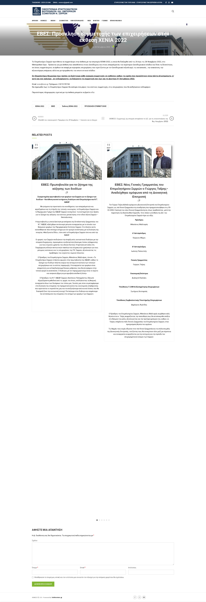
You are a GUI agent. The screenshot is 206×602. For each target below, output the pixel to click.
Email (82, 567)
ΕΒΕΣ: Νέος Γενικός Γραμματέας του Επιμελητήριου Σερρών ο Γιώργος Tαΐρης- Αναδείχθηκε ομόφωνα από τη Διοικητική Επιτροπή (139, 191)
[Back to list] (103, 118)
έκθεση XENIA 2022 (69, 106)
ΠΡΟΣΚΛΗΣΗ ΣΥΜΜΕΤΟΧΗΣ (95, 106)
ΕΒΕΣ (53, 106)
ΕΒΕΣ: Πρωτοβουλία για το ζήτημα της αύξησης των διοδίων (67, 187)
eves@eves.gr (43, 84)
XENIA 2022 (39, 106)
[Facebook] (166, 2)
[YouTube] (172, 2)
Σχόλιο (34, 540)
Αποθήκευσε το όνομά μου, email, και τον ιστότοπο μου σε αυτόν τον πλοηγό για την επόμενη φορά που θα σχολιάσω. (79, 577)
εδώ (92, 92)
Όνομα (35, 567)
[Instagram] (168, 2)
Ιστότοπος (132, 568)
